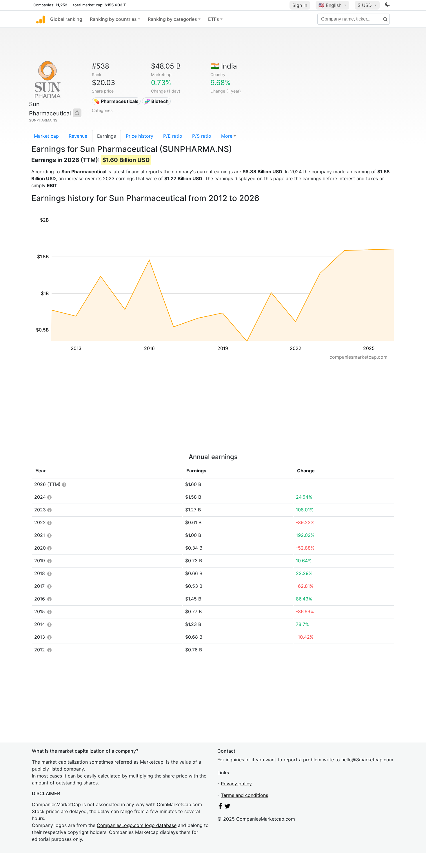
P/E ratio (172, 136)
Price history (139, 136)
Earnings (106, 136)
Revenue (78, 136)
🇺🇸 (329, 5)
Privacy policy (236, 783)
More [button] (226, 136)
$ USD (365, 5)
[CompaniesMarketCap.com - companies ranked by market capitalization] (40, 19)
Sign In (299, 5)
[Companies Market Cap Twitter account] (227, 807)
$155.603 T (115, 5)
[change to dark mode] (387, 5)
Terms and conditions (244, 795)
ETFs (213, 19)
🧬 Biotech (156, 101)
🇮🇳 (223, 66)
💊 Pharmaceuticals (116, 101)
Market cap (46, 136)
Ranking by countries (113, 19)
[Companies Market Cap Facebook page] (220, 807)
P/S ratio (201, 136)
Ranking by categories (172, 19)
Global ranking (66, 19)
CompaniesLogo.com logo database (136, 825)
